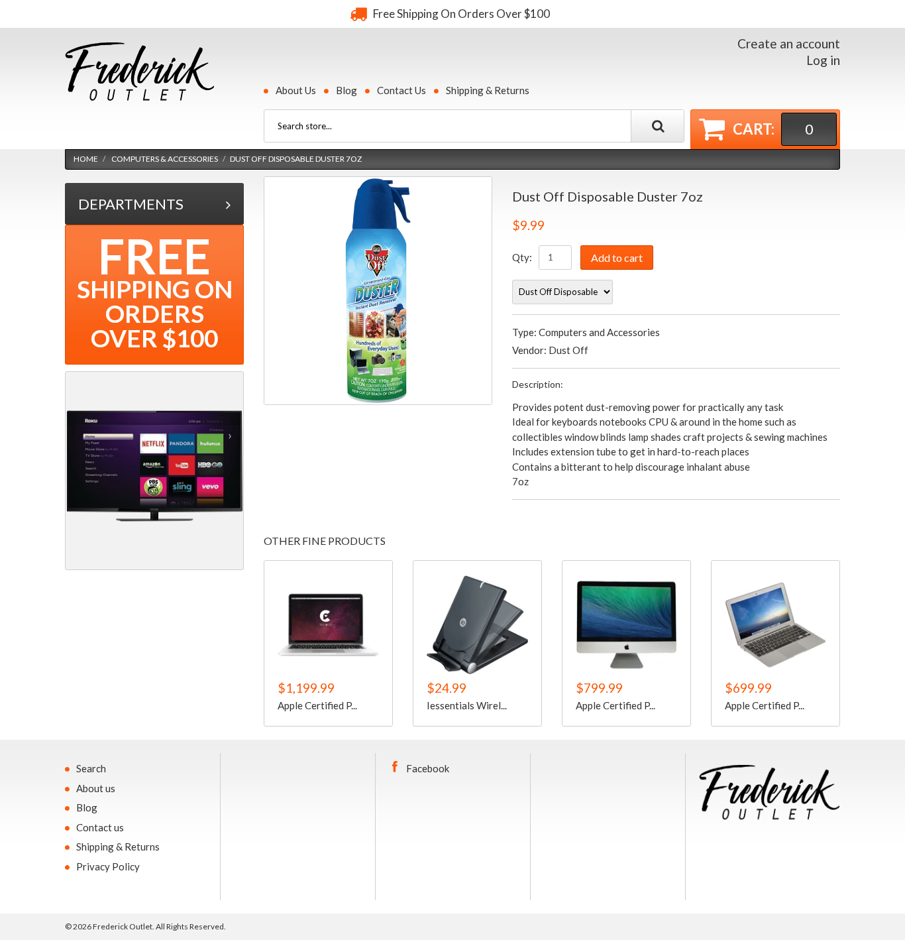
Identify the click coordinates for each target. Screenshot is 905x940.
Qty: (522, 257)
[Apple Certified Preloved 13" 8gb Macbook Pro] (328, 625)
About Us (296, 90)
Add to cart (617, 257)
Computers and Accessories (599, 332)
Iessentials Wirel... (467, 705)
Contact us (100, 827)
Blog (346, 90)
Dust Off (568, 350)
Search (91, 768)
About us (95, 788)
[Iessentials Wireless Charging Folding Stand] (477, 625)
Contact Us (401, 90)
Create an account (788, 43)
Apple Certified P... (317, 705)
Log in (823, 60)
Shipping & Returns (487, 90)
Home (86, 159)
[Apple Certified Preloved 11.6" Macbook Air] (775, 625)
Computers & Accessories (164, 159)
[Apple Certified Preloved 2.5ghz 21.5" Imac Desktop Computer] (626, 625)
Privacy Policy (108, 866)
